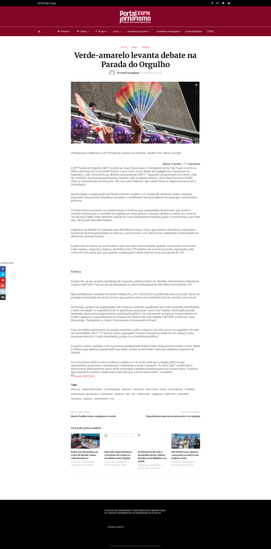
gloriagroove (92, 394)
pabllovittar (169, 394)
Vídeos (82, 31)
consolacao (138, 389)
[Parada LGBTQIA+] (83, 376)
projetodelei (183, 394)
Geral (134, 47)
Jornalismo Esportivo (137, 31)
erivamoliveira (78, 394)
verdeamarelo (101, 398)
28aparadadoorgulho (92, 389)
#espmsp (75, 389)
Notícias (63, 31)
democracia (152, 389)
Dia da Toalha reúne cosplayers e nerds (93, 416)
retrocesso (76, 398)
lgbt (128, 394)
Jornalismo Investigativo (168, 31)
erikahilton (190, 389)
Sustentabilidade (193, 31)
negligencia (157, 394)
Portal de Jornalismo (128, 73)
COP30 (210, 31)
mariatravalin (143, 394)
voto (112, 398)
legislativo (120, 394)
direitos (163, 389)
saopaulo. (88, 398)
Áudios (100, 31)
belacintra (127, 389)
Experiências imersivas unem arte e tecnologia (173, 416)
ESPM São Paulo (46, 3)
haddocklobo (106, 394)
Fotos (116, 31)
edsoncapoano (175, 389)
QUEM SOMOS (116, 527)
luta (133, 394)
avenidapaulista (112, 389)
